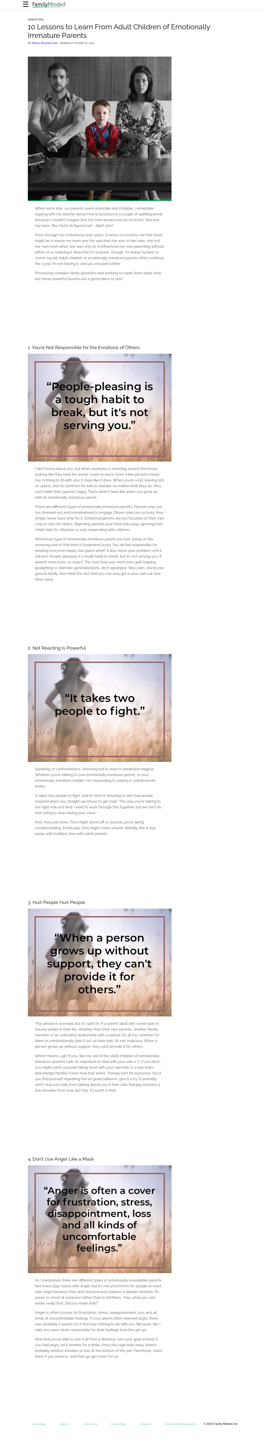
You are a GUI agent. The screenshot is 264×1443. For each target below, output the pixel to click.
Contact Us (146, 1424)
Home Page (39, 1424)
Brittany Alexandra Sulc (45, 42)
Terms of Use (90, 1424)
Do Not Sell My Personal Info (181, 1424)
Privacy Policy (118, 1424)
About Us (64, 1424)
